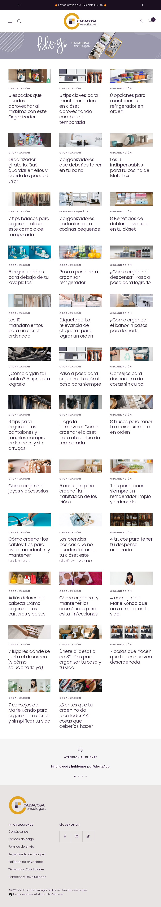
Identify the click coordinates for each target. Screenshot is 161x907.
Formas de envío (21, 846)
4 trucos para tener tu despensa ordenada (131, 544)
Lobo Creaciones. (55, 894)
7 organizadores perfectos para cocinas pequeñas (79, 223)
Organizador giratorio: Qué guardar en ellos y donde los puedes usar (28, 170)
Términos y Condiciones (26, 869)
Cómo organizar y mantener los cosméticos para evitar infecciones (78, 606)
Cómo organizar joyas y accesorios (28, 488)
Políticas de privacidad (25, 862)
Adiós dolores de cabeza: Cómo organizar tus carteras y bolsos (26, 606)
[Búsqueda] (19, 21)
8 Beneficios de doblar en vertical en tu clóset (129, 223)
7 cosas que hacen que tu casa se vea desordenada (131, 656)
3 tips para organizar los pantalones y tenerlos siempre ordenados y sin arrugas (26, 435)
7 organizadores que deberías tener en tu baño (80, 164)
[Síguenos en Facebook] (65, 836)
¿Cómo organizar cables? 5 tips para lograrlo (29, 378)
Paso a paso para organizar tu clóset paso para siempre (80, 378)
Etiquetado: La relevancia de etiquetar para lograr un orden (76, 328)
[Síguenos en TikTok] (88, 836)
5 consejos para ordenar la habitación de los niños (78, 493)
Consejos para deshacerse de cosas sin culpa (126, 378)
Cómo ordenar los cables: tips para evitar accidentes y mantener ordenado (29, 550)
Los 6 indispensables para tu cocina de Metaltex (129, 167)
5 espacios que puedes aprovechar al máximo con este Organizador (27, 106)
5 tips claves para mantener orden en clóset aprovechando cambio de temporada (78, 108)
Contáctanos (18, 831)
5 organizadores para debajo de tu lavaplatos (28, 277)
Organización (19, 88)
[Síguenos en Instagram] (76, 836)
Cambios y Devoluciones (27, 877)
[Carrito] (150, 21)
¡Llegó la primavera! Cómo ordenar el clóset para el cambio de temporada (79, 432)
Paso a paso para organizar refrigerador (78, 277)
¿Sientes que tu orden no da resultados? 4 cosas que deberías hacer (76, 716)
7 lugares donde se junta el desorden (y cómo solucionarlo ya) (29, 659)
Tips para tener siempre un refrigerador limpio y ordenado (130, 493)
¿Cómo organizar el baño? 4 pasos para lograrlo (129, 325)
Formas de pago (21, 839)
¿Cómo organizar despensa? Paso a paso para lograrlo (130, 277)
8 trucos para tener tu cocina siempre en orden (131, 426)
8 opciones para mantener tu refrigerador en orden (127, 103)
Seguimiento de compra (26, 854)
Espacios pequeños (73, 211)
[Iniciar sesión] (141, 21)
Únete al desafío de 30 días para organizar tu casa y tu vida (80, 659)
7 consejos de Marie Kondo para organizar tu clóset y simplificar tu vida (29, 713)
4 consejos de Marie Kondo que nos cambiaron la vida (129, 606)
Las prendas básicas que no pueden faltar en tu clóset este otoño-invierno (77, 550)
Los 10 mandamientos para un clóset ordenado (25, 328)
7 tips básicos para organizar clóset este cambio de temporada (28, 226)
